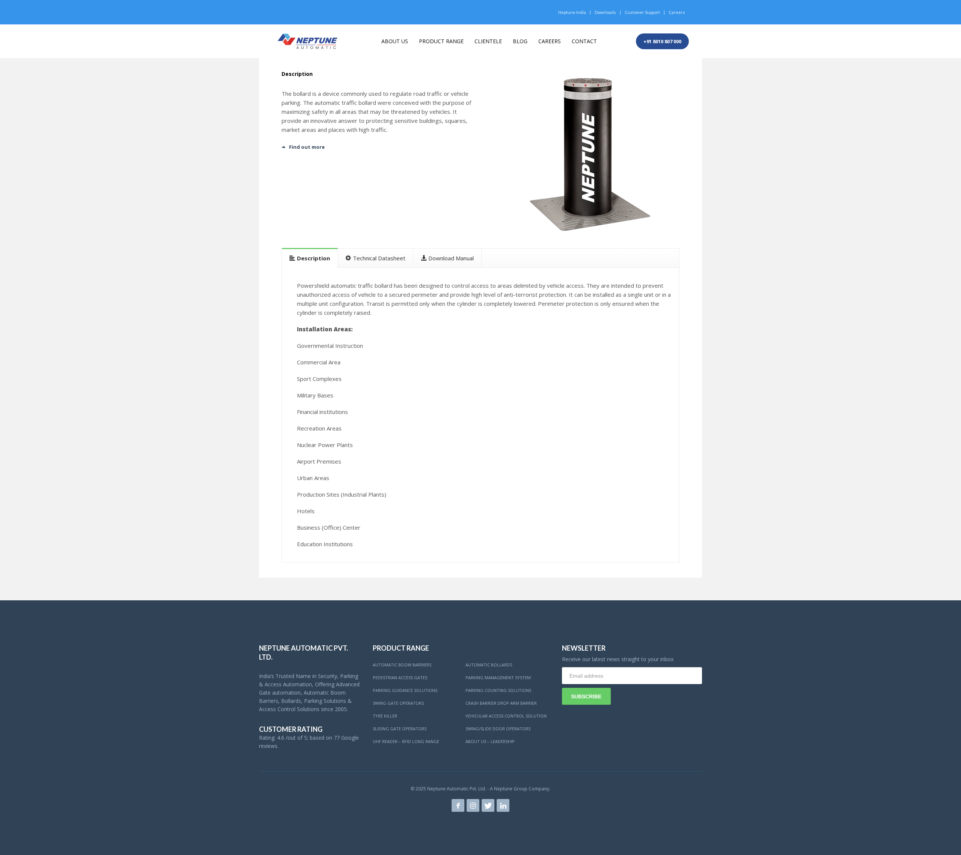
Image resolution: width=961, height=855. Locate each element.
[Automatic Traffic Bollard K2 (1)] (582, 154)
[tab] (310, 258)
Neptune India (572, 12)
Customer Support (642, 12)
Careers (677, 12)
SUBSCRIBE (586, 696)
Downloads (605, 12)
